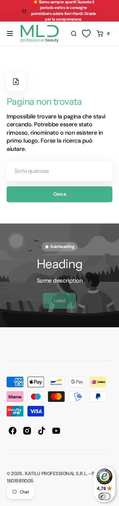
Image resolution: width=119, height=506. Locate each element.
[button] (10, 33)
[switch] (104, 496)
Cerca (59, 194)
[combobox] (59, 171)
